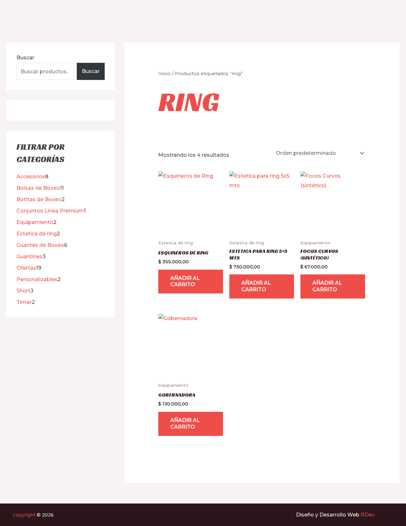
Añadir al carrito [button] (185, 281)
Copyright (24, 515)
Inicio (164, 73)
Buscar (25, 58)
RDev (368, 515)
